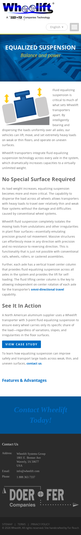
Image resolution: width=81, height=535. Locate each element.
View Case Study (21, 344)
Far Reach (73, 528)
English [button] (55, 27)
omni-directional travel (47, 289)
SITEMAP (7, 524)
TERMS (22, 524)
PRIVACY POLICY (40, 524)
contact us (34, 363)
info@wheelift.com (28, 471)
